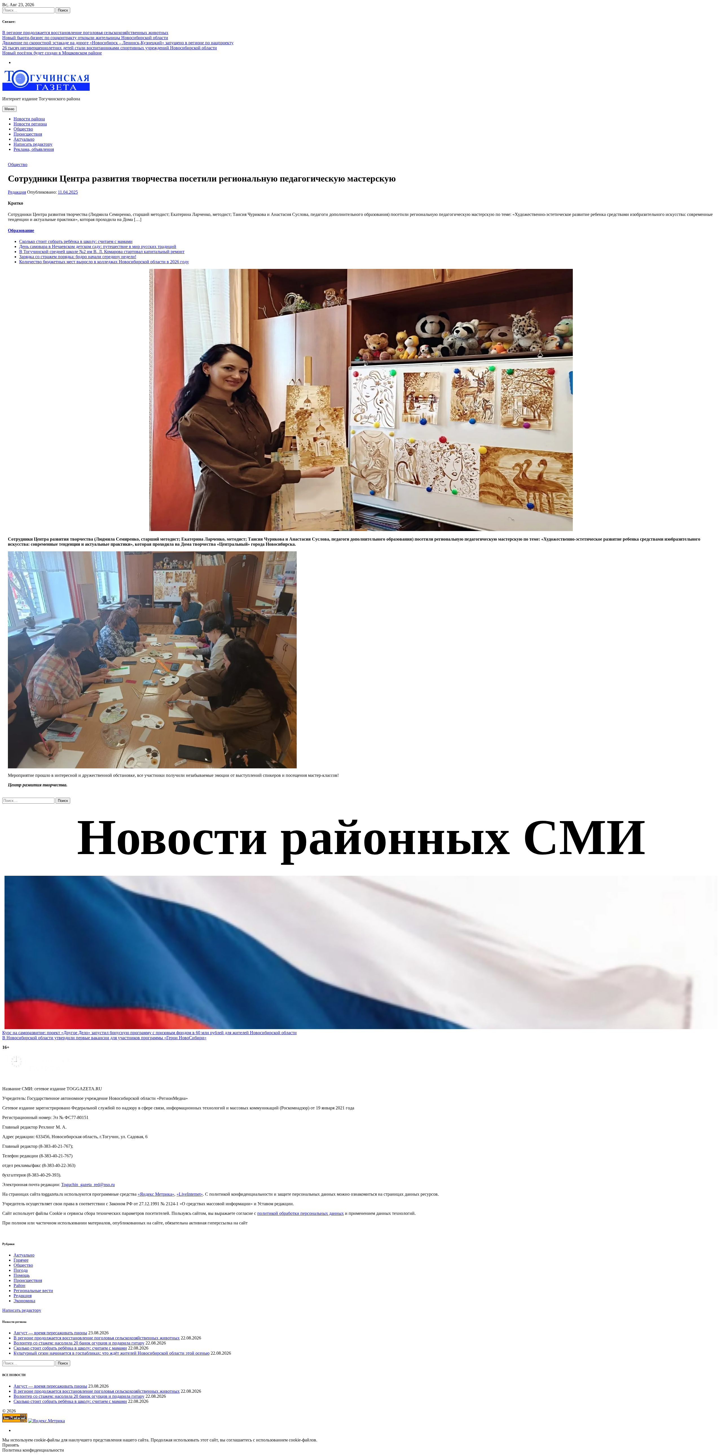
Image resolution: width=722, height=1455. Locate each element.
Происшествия (28, 134)
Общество (23, 129)
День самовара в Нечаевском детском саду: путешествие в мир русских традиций (97, 246)
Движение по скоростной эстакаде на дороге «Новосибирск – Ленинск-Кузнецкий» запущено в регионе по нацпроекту (118, 42)
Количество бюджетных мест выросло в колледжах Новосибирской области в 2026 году (104, 261)
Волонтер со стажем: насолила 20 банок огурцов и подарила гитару (79, 1343)
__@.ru (88, 1184)
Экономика (24, 1300)
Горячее (21, 1260)
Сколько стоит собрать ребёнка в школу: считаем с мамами (76, 241)
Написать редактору (33, 144)
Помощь (22, 1275)
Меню (9, 109)
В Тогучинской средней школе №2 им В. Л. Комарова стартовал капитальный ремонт (101, 251)
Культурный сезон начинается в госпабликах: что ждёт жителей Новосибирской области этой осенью (112, 1353)
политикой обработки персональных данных (300, 1213)
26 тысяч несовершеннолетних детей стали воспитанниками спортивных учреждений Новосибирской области (109, 47)
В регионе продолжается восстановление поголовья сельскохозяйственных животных (85, 32)
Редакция (17, 192)
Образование (21, 230)
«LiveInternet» (190, 1194)
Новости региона (30, 123)
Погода (21, 1270)
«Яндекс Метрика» (156, 1194)
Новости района (29, 118)
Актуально (24, 139)
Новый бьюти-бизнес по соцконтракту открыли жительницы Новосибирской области (85, 37)
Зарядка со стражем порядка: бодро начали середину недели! (77, 256)
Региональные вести (33, 1290)
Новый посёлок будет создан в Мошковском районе (52, 52)
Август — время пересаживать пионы (50, 1332)
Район (19, 1285)
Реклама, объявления (34, 149)
